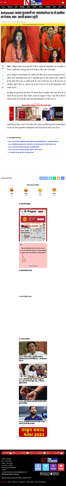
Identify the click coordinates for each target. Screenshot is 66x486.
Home (9, 482)
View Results (33, 266)
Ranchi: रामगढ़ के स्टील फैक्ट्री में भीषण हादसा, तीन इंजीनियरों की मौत (23, 147)
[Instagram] (53, 467)
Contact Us (22, 482)
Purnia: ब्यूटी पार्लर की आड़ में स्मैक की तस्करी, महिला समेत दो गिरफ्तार (33, 402)
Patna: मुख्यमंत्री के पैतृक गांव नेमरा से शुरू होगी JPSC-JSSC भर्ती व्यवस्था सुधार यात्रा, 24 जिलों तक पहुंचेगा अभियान (31, 381)
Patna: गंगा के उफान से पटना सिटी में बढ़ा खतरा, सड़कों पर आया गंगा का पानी (25, 149)
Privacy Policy (30, 482)
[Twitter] (46, 467)
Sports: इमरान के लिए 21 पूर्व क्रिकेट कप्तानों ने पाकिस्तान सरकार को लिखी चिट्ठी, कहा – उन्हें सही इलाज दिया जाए (33, 141)
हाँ (22, 255)
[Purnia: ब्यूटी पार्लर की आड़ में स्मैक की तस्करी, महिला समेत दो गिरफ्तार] (33, 393)
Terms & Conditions (40, 482)
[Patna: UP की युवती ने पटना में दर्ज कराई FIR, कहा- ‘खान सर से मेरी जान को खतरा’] (33, 413)
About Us (15, 482)
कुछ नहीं (24, 261)
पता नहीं (24, 259)
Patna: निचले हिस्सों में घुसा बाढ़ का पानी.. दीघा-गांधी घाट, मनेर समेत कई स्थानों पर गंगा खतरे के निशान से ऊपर (32, 144)
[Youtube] (61, 467)
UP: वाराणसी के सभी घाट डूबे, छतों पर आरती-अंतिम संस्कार (21, 152)
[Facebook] (38, 467)
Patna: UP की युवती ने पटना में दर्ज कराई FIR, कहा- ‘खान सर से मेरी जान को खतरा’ (32, 422)
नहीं (23, 257)
